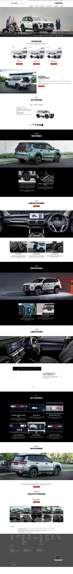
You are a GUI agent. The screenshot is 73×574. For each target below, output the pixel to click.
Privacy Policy (58, 537)
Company (61, 6)
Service (46, 537)
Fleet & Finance (56, 6)
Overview (35, 35)
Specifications (61, 35)
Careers (52, 539)
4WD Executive (41, 104)
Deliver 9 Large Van (24, 541)
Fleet (40, 542)
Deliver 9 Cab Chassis (24, 542)
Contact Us (52, 537)
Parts (46, 538)
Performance (41, 35)
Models (38, 35)
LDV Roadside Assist (48, 539)
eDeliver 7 (23, 540)
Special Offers (42, 6)
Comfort (45, 35)
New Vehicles (31, 6)
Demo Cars (41, 538)
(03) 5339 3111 (13, 551)
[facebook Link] (10, 545)
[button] (36, 20)
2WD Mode (31, 104)
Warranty (57, 35)
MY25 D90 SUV (12, 539)
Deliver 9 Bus (17, 537)
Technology (51, 35)
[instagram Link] (62, 0)
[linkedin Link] (61, 0)
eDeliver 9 (23, 543)
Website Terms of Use (59, 538)
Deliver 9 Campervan (36, 537)
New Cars (41, 537)
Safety (54, 35)
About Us (52, 538)
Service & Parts (49, 6)
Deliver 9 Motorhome (36, 538)
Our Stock (36, 6)
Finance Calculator (42, 544)
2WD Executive (36, 104)
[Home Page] (14, 3)
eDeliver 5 (23, 539)
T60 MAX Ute (11, 537)
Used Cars (41, 539)
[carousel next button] (61, 376)
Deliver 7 (23, 537)
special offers (34, 43)
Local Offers (41, 541)
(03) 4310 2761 (26, 551)
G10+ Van (23, 538)
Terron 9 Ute (11, 538)
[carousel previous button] (11, 376)
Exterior (48, 35)
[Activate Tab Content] (31, 125)
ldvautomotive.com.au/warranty (31, 531)
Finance (41, 543)
